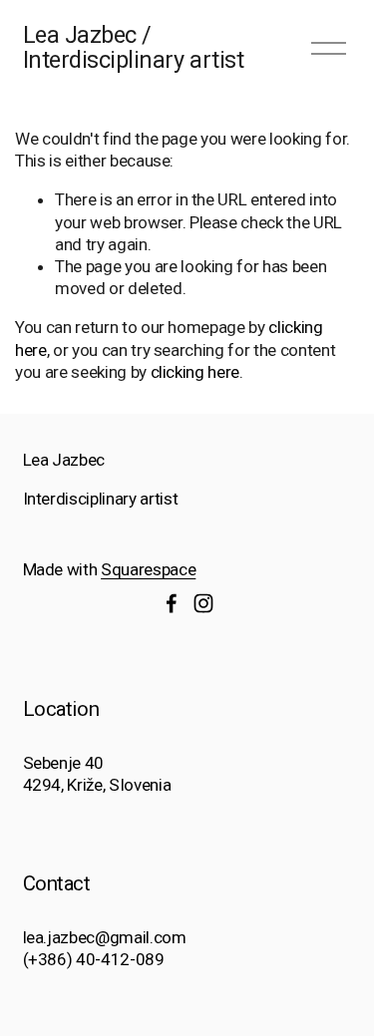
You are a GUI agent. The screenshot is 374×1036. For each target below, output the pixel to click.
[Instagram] (203, 603)
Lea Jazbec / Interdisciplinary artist (133, 48)
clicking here (195, 372)
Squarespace (148, 569)
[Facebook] (172, 603)
